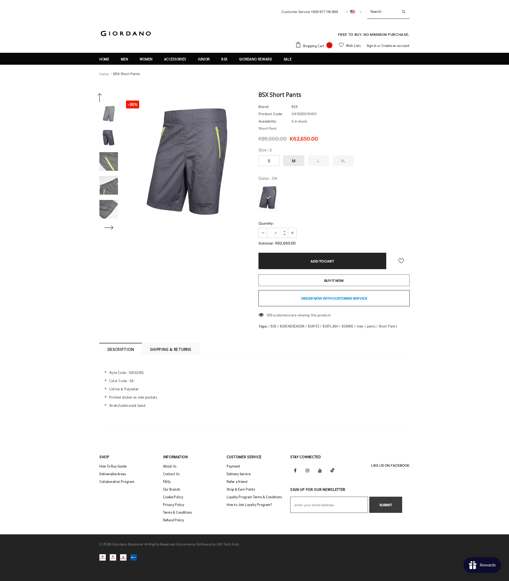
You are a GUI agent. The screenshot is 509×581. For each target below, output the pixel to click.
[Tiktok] (332, 470)
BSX (295, 106)
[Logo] (125, 34)
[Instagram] (307, 470)
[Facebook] (295, 470)
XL (343, 160)
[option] (187, 161)
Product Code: (270, 114)
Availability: (267, 121)
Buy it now (334, 280)
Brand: (263, 106)
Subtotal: (266, 243)
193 (269, 315)
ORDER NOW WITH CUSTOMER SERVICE (334, 298)
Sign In (372, 45)
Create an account (395, 45)
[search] (382, 11)
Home (103, 74)
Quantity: (266, 223)
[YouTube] (320, 470)
